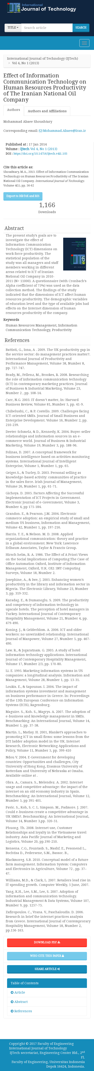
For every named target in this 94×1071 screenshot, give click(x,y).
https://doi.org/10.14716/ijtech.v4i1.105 (40, 153)
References (22, 1011)
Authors (13, 110)
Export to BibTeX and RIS (22, 196)
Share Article (46, 969)
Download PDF (45, 942)
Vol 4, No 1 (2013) (43, 149)
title (12, 27)
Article (19, 992)
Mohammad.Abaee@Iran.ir (64, 131)
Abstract (20, 1002)
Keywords (11, 319)
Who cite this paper (46, 955)
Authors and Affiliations (47, 111)
